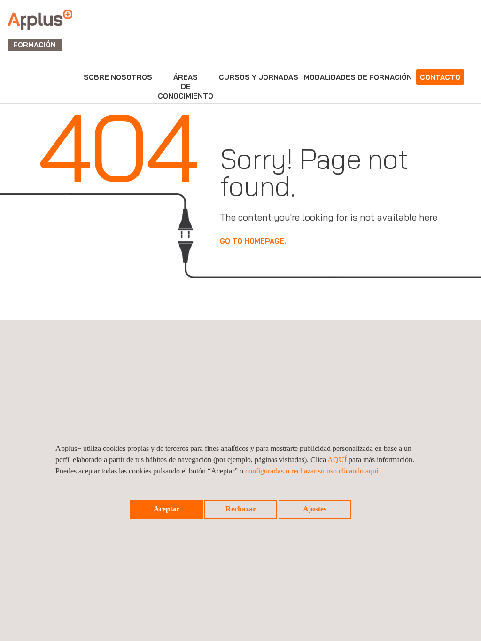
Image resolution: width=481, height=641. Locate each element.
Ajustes (314, 509)
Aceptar (166, 509)
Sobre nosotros (118, 77)
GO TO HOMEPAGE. (253, 241)
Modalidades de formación (358, 77)
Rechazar (240, 509)
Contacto (440, 77)
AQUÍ (337, 460)
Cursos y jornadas (258, 77)
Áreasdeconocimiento (185, 86)
